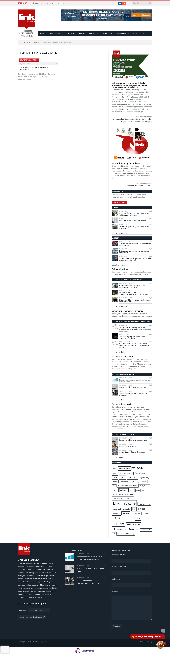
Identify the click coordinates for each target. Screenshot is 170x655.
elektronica (123, 482)
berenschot (128, 473)
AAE (114, 468)
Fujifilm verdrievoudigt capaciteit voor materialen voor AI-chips (132, 286)
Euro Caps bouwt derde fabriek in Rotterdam (34, 68)
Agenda (106, 33)
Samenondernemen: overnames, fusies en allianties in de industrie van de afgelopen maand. (134, 345)
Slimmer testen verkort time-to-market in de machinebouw (135, 244)
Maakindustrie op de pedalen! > (139, 186)
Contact (137, 33)
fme (114, 486)
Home (42, 33)
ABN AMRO (124, 468)
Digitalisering (144, 478)
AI (133, 469)
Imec (115, 490)
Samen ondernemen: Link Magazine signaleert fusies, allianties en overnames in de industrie (135, 329)
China (122, 477)
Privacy (149, 641)
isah (143, 490)
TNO (116, 518)
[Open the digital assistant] (160, 645)
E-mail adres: (23, 610)
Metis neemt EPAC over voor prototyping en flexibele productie (134, 301)
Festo (144, 481)
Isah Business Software (120, 494)
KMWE (132, 494)
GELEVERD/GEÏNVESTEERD (29, 60)
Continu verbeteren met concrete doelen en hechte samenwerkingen (134, 214)
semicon (125, 513)
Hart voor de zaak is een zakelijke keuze (133, 220)
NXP (134, 509)
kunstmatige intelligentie (123, 498)
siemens (136, 513)
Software (145, 513)
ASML (141, 467)
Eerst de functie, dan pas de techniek (132, 452)
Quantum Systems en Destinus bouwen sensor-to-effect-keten (133, 337)
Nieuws (92, 33)
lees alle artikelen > (119, 233)
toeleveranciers (128, 519)
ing (132, 490)
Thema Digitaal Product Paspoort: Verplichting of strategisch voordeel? (135, 259)
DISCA (69, 33)
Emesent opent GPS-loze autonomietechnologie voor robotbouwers (134, 293)
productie (116, 513)
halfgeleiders (144, 486)
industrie (124, 490)
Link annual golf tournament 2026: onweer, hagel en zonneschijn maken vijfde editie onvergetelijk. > (132, 120)
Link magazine (124, 503)
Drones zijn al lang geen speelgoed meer (49, 3)
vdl (114, 534)
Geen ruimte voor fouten (127, 446)
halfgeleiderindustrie (128, 485)
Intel (138, 490)
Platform (55, 33)
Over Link (121, 33)
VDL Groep (130, 534)
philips (141, 508)
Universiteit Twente (125, 529)
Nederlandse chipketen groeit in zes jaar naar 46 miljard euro (135, 381)
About (142, 641)
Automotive (117, 473)
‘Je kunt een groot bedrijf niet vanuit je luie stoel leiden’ (134, 227)
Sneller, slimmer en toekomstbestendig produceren (133, 394)
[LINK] (26, 20)
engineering (135, 482)
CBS (115, 477)
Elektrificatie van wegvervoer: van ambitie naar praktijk (134, 252)
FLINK (81, 33)
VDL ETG (120, 534)
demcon (132, 477)
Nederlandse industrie (121, 509)
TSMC (138, 519)
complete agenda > (119, 265)
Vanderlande (146, 530)
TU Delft (118, 524)
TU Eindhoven (133, 524)
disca (115, 482)
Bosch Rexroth (140, 473)
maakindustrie (144, 504)
